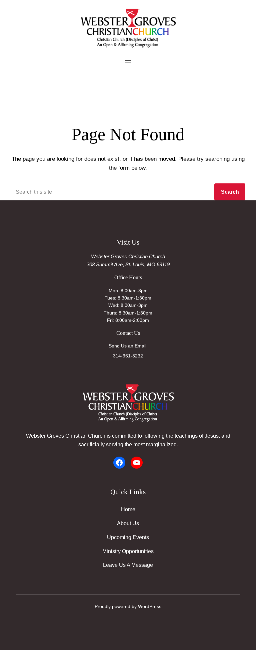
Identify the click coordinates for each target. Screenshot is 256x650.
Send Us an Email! (128, 345)
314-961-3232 (128, 355)
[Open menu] (128, 62)
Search (230, 192)
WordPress (149, 606)
